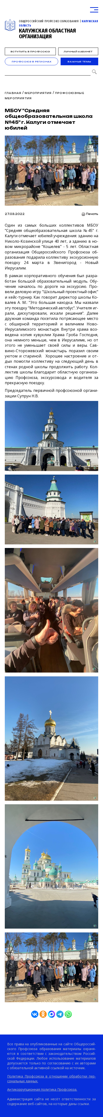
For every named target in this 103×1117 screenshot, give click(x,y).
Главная (13, 93)
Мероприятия (38, 93)
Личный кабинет (78, 51)
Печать (92, 214)
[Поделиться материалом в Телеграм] (59, 1014)
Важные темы (79, 61)
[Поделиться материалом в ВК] (34, 1014)
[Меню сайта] (94, 10)
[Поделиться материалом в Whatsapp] (68, 1014)
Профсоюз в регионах (31, 61)
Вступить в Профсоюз (30, 51)
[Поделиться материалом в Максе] (51, 1014)
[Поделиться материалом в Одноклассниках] (43, 1014)
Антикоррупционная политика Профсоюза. (42, 1089)
